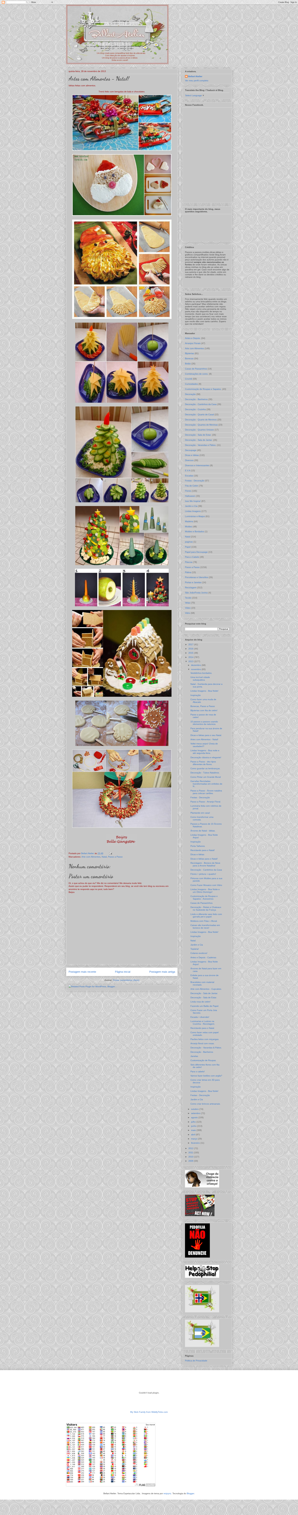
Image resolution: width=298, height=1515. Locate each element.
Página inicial (122, 971)
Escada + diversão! (199, 1017)
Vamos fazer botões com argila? (206, 1075)
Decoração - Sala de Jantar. (198, 440)
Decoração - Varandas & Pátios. (206, 1047)
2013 (191, 661)
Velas (187, 602)
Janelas (194, 1056)
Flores (188, 491)
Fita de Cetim (191, 485)
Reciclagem (190, 587)
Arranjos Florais (193, 343)
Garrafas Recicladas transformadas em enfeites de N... (206, 784)
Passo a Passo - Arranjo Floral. (205, 801)
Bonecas (189, 358)
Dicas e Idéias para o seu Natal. (206, 735)
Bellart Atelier (195, 76)
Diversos (189, 460)
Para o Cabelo (192, 557)
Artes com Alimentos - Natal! (204, 739)
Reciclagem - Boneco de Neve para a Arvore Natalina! (205, 864)
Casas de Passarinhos (196, 368)
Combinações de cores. (196, 374)
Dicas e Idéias (192, 455)
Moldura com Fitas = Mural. (203, 921)
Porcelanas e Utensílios (196, 577)
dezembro (196, 665)
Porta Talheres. (197, 846)
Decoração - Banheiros (196, 399)
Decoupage (190, 450)
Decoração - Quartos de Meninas (201, 424)
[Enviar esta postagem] (110, 853)
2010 (191, 1156)
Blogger (190, 1493)
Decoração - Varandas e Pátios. (200, 445)
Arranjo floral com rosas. (202, 1043)
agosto (194, 1117)
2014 (191, 657)
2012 (191, 1148)
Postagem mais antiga (162, 971)
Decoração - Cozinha (195, 409)
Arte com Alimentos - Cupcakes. (206, 989)
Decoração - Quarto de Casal (199, 414)
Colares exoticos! (198, 953)
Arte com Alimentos (90, 856)
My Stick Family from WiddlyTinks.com (149, 1412)
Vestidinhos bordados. (201, 673)
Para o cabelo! (197, 1071)
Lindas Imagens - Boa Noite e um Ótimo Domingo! (205, 890)
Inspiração (195, 695)
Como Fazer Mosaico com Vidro (206, 885)
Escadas (189, 475)
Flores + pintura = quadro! (203, 874)
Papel (188, 547)
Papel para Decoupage (196, 552)
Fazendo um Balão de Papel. (204, 1006)
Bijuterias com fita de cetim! (203, 710)
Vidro (187, 613)
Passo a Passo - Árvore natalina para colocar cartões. (206, 792)
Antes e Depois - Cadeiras (203, 957)
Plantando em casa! (200, 813)
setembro (196, 1113)
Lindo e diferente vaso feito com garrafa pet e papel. (206, 915)
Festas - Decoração (194, 480)
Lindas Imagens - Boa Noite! (204, 691)
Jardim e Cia (191, 506)
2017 (191, 644)
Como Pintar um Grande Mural (205, 777)
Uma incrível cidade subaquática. (200, 678)
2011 (191, 1152)
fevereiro (195, 1143)
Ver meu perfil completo (196, 80)
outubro (195, 1109)
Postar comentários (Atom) (126, 980)
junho (194, 1126)
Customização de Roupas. (203, 1060)
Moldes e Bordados (194, 531)
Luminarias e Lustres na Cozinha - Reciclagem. (202, 1022)
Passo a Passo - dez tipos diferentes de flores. (203, 762)
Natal (104, 856)
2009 (191, 1161)
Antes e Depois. (193, 338)
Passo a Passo (115, 856)
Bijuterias (189, 353)
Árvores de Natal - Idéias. (202, 830)
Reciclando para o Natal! (202, 850)
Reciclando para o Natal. (202, 1028)
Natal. (193, 940)
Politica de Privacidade (196, 1360)
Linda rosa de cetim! (200, 1001)
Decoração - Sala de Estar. (198, 435)
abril (193, 1134)
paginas (189, 541)
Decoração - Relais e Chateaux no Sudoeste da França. (205, 908)
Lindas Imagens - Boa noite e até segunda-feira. (204, 751)
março (194, 1138)
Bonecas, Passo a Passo (202, 706)
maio (193, 1130)
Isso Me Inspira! (193, 501)
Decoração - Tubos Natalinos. (205, 772)
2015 (191, 653)
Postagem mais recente (82, 971)
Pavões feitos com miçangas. (204, 1039)
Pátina (188, 572)
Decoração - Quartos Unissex (199, 429)
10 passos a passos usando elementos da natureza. (204, 722)
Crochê (188, 379)
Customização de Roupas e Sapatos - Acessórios (204, 897)
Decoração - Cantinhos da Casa (201, 404)
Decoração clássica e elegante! (205, 757)
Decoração (190, 394)
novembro (196, 669)
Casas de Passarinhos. (201, 903)
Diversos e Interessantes (197, 465)
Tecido (188, 598)
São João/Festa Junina (196, 592)
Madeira (189, 521)
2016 (191, 648)
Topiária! (194, 949)
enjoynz (167, 1493)
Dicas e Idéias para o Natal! (204, 859)
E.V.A (187, 470)
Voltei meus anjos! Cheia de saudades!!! (204, 744)
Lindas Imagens (193, 511)
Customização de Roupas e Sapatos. (203, 389)
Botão (188, 363)
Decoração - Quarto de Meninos (201, 419)
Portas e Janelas (193, 582)
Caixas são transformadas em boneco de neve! (205, 926)
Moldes (188, 526)
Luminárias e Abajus (195, 516)
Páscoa (188, 562)
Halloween (190, 496)
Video (188, 608)
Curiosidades (191, 384)
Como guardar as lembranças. (205, 768)
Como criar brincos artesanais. (205, 1104)
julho (193, 1122)
